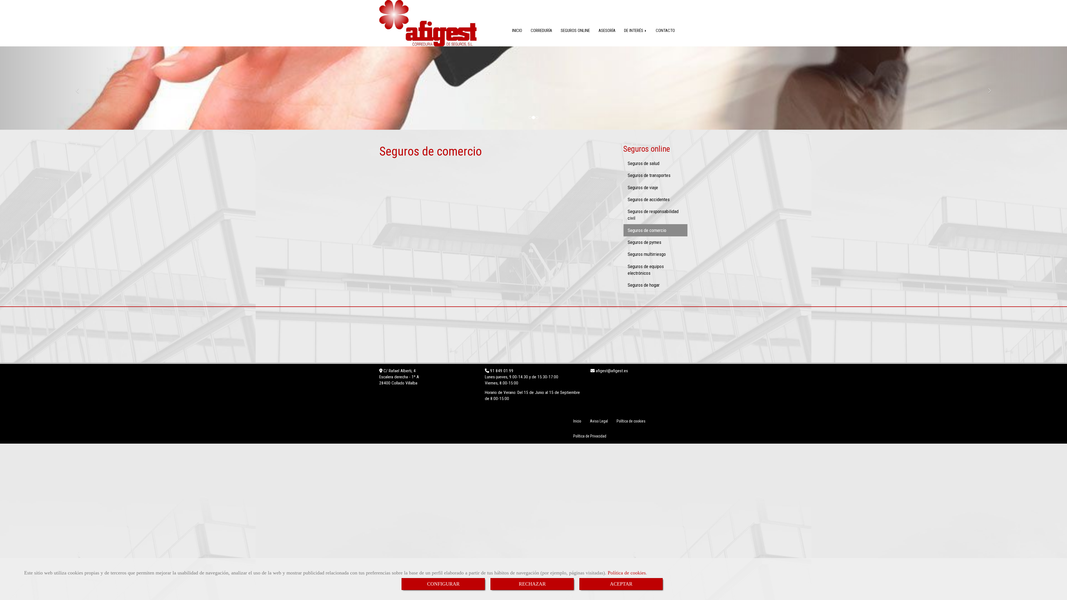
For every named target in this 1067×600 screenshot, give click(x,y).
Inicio (577, 421)
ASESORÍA (607, 30)
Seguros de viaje (643, 187)
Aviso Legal (599, 421)
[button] (80, 88)
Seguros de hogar (644, 285)
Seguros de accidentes (649, 199)
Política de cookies (627, 573)
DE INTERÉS (634, 30)
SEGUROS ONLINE (575, 30)
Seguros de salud (643, 163)
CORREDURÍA (541, 30)
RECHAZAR (532, 584)
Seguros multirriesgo (647, 254)
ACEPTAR (621, 584)
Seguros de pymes (644, 242)
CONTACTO (665, 30)
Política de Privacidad (589, 436)
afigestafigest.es (611, 370)
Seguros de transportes (649, 175)
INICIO (517, 30)
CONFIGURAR (443, 584)
